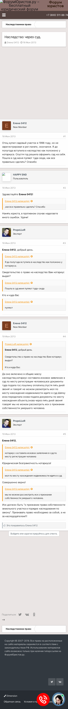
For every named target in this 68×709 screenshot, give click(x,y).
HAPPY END (20, 174)
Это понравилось (22, 525)
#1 (64, 136)
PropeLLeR (19, 229)
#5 (64, 434)
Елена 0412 (13, 42)
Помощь (51, 701)
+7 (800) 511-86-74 (57, 14)
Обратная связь (12, 701)
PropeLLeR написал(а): (17, 344)
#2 (64, 187)
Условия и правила (34, 701)
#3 (64, 243)
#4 (64, 336)
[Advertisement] (34, 83)
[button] (4, 14)
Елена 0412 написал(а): (17, 201)
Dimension (11, 695)
